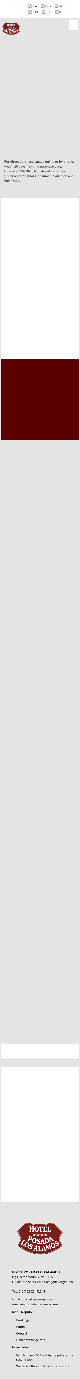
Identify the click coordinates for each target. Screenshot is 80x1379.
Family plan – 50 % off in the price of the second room (44, 1357)
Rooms (21, 1327)
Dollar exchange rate (30, 1340)
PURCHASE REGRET (40, 150)
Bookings (22, 1320)
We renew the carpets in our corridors (42, 1366)
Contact (21, 1333)
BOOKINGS (40, 329)
